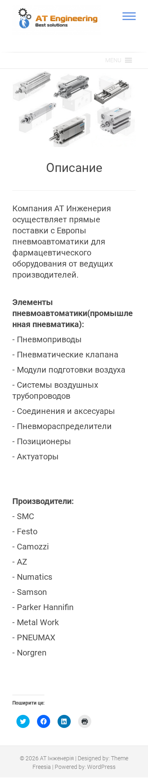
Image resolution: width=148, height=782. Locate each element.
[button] (113, 60)
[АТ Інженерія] (56, 20)
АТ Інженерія (57, 758)
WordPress (101, 766)
